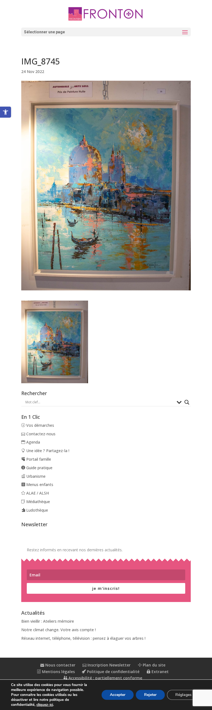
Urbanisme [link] (35, 476)
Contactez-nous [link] (40, 433)
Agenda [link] (32, 442)
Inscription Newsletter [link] (108, 665)
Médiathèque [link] (37, 501)
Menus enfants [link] (39, 484)
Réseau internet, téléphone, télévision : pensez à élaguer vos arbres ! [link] (83, 638)
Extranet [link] (159, 671)
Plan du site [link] (153, 665)
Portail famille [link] (38, 459)
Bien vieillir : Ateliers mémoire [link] (47, 621)
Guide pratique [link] (38, 467)
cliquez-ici (44, 704)
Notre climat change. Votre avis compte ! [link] (58, 629)
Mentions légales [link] (58, 671)
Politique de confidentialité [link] (112, 671)
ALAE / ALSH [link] (37, 493)
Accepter (117, 694)
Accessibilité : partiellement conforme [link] (104, 678)
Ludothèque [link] (36, 510)
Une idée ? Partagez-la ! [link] (47, 450)
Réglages (183, 694)
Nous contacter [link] (59, 665)
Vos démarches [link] (39, 425)
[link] (5, 112)
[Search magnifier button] (187, 402)
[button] (106, 32)
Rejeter (150, 694)
